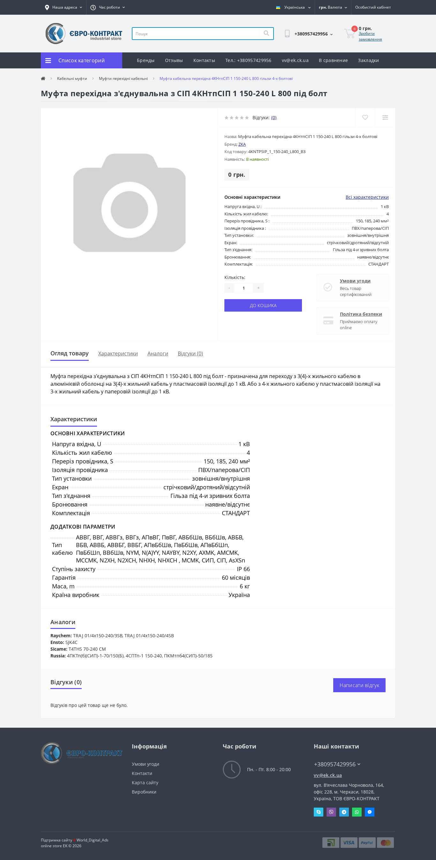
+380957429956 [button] (335, 764)
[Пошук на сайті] (266, 33)
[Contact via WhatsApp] (357, 812)
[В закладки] (365, 117)
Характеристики (118, 353)
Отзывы (174, 60)
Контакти (142, 773)
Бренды (146, 60)
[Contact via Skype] (318, 812)
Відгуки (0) (190, 353)
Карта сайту (145, 782)
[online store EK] (84, 33)
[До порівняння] (385, 117)
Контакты (204, 60)
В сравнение (333, 60)
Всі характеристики (367, 197)
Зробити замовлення (370, 36)
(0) (273, 117)
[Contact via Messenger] (369, 812)
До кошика (263, 305)
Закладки (368, 60)
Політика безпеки (361, 314)
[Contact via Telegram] (344, 812)
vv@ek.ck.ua (295, 60)
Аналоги (157, 353)
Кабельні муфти (72, 78)
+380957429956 (301, 50)
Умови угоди (355, 281)
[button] (63, 7)
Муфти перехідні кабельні (123, 78)
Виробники (144, 792)
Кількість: (234, 277)
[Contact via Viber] (331, 812)
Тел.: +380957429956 (248, 60)
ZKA (242, 144)
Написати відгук (360, 685)
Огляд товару (69, 353)
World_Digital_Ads (91, 840)
